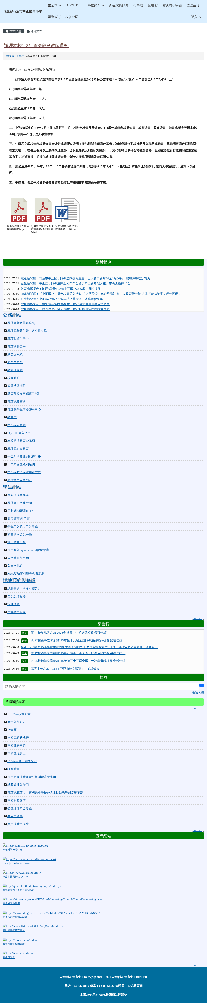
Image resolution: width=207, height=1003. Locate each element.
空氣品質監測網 (11, 903)
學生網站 (12, 486)
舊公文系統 (15, 362)
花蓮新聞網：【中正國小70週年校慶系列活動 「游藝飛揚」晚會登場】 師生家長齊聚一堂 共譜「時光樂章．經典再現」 (101, 286)
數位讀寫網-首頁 (18, 518)
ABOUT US (74, 5)
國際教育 (54, 17)
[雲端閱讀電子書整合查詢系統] (32, 885)
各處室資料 (15, 816)
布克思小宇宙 (172, 5)
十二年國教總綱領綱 (21, 464)
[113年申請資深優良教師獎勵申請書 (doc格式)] (67, 210)
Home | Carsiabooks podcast (16, 863)
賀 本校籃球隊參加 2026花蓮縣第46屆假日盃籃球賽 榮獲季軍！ (73, 665)
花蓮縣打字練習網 (19, 503)
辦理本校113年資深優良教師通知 (36, 45)
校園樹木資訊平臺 (19, 534)
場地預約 (13, 604)
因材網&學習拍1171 (21, 510)
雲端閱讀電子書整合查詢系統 (18, 890)
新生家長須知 (119, 5)
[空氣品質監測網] (53, 899)
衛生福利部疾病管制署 (15, 917)
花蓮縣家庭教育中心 (21, 448)
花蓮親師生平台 (18, 338)
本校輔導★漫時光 (12, 849)
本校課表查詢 (16, 745)
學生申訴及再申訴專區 (22, 526)
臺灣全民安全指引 (19, 480)
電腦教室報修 (16, 612)
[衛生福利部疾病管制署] (52, 912)
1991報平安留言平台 (14, 930)
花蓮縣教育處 (16, 401)
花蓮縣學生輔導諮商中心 (24, 409)
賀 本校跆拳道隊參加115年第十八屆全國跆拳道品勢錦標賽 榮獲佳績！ (78, 629)
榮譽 (24, 630)
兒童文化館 (15, 565)
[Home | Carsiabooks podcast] (29, 858)
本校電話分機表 (18, 737)
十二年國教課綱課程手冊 (24, 456)
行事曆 (138, 5)
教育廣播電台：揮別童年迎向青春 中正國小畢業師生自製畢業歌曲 (65, 297)
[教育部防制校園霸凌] (20, 939)
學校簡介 (94, 5)
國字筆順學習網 (18, 558)
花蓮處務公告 (16, 346)
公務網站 (12, 314)
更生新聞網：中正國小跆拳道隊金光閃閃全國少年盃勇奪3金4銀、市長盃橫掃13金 (75, 276)
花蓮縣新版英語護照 (21, 323)
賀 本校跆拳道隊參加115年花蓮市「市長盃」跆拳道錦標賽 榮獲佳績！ (78, 642)
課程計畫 (13, 769)
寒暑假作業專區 (18, 495)
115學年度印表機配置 (22, 761)
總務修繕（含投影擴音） (24, 588)
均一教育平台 (16, 542)
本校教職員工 (16, 753)
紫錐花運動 (9, 957)
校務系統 (13, 378)
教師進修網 (15, 370)
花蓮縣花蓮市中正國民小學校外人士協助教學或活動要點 (45, 792)
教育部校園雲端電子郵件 (24, 393)
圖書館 (153, 5)
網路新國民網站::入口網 (15, 876)
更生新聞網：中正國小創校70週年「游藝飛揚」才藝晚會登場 (62, 291)
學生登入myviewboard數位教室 (28, 550)
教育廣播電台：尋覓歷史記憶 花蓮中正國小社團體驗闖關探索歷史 (65, 302)
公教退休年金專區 (19, 808)
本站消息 (14, 31)
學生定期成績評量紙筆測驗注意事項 (31, 777)
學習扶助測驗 (16, 385)
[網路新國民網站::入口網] (22, 872)
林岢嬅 (10, 56)
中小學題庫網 (16, 425)
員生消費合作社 (18, 824)
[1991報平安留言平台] (34, 926)
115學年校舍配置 (19, 714)
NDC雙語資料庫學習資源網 (25, 573)
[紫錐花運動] (18, 953)
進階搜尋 (198, 692)
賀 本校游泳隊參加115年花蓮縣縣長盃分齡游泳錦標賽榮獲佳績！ (74, 673)
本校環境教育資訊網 (21, 440)
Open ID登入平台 (19, 433)
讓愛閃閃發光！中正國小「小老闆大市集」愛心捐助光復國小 (62, 307)
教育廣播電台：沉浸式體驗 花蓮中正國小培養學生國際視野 (60, 281)
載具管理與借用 (18, 784)
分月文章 (36, 31)
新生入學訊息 (16, 722)
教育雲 (12, 417)
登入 (194, 17)
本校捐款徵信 (16, 800)
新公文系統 (15, 354)
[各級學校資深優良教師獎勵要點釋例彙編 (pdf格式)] (43, 210)
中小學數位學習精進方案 (24, 472)
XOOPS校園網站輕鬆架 (111, 994)
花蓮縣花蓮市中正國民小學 (22, 11)
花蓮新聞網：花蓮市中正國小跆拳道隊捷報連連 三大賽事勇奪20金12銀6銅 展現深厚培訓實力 (85, 271)
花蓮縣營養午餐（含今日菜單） (28, 330)
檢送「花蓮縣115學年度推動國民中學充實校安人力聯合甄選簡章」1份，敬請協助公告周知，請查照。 (89, 636)
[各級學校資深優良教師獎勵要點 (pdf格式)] (19, 210)
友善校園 (71, 17)
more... (197, 618)
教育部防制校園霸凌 (14, 944)
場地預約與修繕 (19, 580)
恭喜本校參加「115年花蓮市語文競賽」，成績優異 (65, 657)
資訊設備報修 (16, 596)
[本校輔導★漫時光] (26, 845)
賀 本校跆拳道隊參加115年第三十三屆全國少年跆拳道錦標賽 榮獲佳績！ (79, 650)
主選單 (52, 5)
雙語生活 (193, 5)
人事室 (20, 56)
